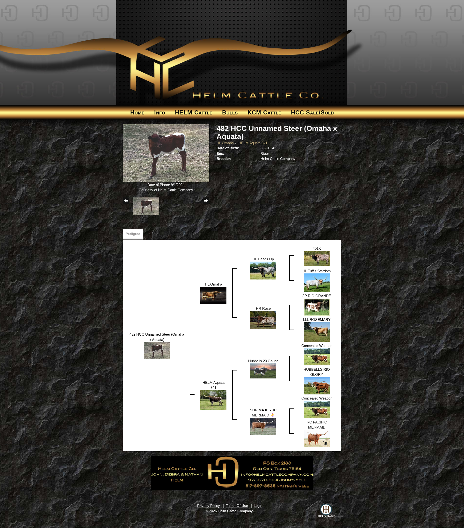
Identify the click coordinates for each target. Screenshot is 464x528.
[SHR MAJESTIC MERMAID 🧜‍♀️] (263, 426)
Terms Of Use (237, 506)
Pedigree (133, 234)
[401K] (317, 258)
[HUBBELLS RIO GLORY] (317, 385)
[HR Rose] (263, 319)
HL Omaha (225, 143)
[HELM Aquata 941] (213, 400)
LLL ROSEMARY (317, 319)
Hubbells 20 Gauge (263, 361)
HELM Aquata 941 (253, 143)
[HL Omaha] (213, 295)
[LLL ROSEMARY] (317, 332)
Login (258, 506)
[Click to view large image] (166, 153)
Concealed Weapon (316, 346)
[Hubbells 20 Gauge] (263, 371)
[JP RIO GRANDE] (317, 307)
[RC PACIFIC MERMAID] (317, 438)
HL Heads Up (263, 259)
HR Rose (263, 308)
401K (317, 248)
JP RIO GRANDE (317, 296)
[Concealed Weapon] (317, 356)
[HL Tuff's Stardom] (317, 282)
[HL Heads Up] (263, 270)
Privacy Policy (208, 506)
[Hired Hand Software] (326, 511)
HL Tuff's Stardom (317, 271)
